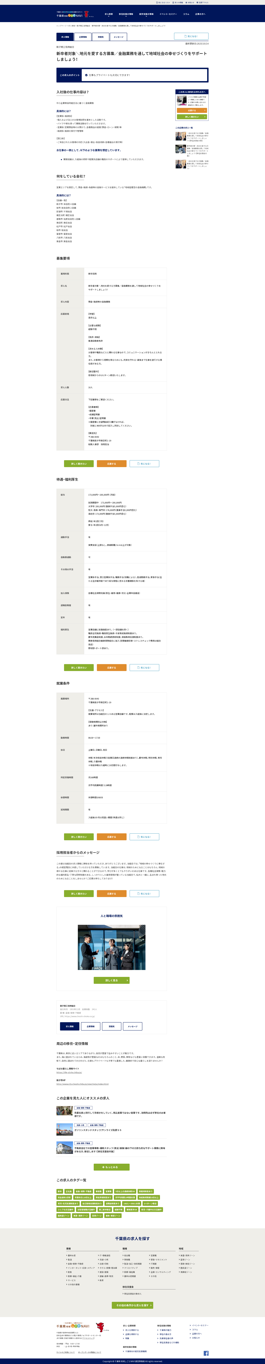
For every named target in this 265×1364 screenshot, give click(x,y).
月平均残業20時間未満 (125, 1197)
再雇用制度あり (146, 1191)
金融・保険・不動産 (73, 1012)
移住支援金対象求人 (133, 1293)
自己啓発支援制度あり (92, 1203)
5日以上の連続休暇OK (125, 1191)
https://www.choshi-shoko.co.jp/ (80, 1016)
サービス (72, 1280)
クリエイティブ (131, 1267)
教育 (102, 1280)
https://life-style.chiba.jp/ (69, 1072)
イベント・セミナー (168, 14)
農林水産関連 (130, 1276)
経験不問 (118, 1209)
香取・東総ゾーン (113, 1215)
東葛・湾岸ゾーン (80, 1215)
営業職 (108, 1191)
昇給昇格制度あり (103, 1197)
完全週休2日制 (64, 1197)
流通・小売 (104, 1259)
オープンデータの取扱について (89, 1352)
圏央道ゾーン (63, 1215)
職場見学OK (132, 1209)
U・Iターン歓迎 (150, 1203)
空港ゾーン (97, 1215)
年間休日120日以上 (83, 1197)
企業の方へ (200, 14)
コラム (186, 14)
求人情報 (65, 37)
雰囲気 (101, 37)
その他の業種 (74, 1284)
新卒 (60, 1191)
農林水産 (72, 1255)
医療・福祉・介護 (74, 1276)
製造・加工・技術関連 (133, 1263)
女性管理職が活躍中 (86, 1209)
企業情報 (83, 37)
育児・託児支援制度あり (68, 1203)
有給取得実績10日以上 (149, 1197)
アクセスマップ (88, 1338)
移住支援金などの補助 (169, 1342)
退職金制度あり (112, 1203)
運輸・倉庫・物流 (106, 1276)
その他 (154, 1276)
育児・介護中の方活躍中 (151, 1209)
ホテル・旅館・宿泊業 (108, 1267)
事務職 (98, 1191)
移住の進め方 (165, 1334)
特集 (127, 1338)
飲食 (70, 1272)
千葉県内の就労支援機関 (136, 1351)
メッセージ (118, 37)
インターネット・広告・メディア (81, 1267)
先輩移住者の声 (166, 1338)
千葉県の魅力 (165, 1330)
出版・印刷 (104, 1263)
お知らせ (196, 1337)
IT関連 (154, 1263)
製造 (70, 1259)
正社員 (69, 1191)
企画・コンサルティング (161, 1272)
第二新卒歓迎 (105, 1209)
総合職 (127, 1255)
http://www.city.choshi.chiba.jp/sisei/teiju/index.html (82, 1083)
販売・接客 (155, 1267)
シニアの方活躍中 (65, 1209)
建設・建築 (104, 1272)
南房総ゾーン (186, 1272)
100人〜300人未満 (132, 1203)
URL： (62, 1016)
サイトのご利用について (65, 1352)
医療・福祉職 (129, 1272)
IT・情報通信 (105, 1255)
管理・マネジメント (159, 1259)
